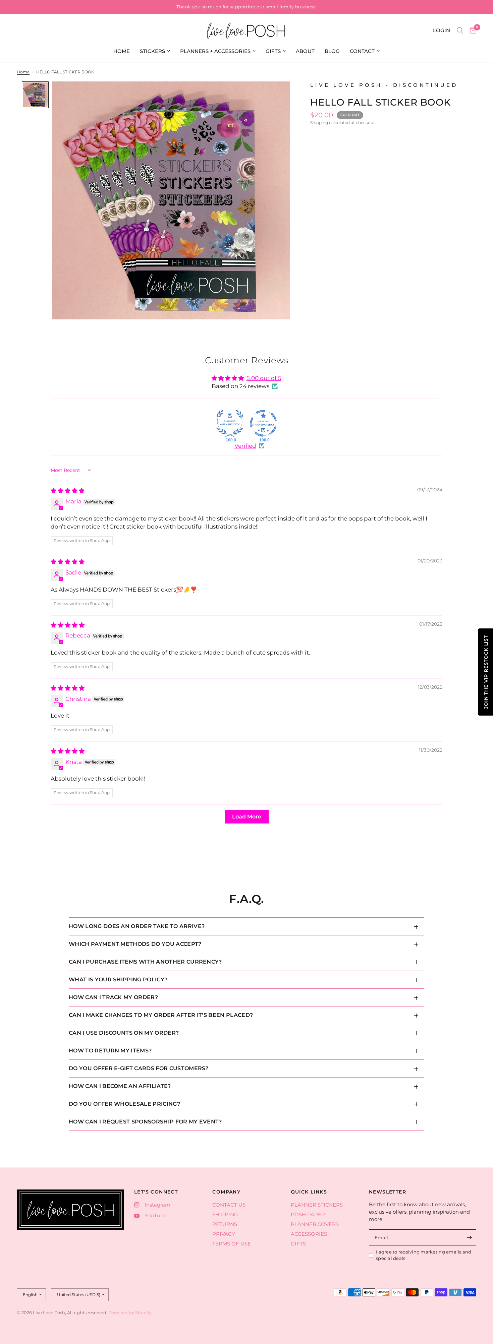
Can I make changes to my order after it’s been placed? (161, 1015)
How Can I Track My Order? (113, 997)
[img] (68, 490)
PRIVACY (223, 1234)
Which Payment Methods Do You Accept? (135, 944)
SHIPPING (225, 1214)
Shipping (319, 122)
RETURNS (224, 1224)
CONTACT (362, 51)
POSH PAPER (308, 1214)
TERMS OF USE (231, 1243)
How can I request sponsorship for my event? (145, 1121)
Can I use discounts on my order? (124, 1033)
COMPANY (226, 1191)
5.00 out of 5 (263, 378)
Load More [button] (246, 816)
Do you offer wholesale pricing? (124, 1104)
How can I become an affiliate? (120, 1086)
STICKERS (152, 51)
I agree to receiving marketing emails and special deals (424, 1255)
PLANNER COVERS (315, 1224)
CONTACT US (228, 1205)
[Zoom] (276, 95)
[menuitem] (121, 51)
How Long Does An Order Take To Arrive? (137, 926)
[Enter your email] (469, 1237)
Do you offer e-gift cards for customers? (139, 1068)
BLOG (332, 51)
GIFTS (273, 51)
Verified (245, 445)
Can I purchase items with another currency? (145, 962)
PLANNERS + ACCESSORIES (215, 51)
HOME (121, 51)
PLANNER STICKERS (317, 1205)
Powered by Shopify (130, 1312)
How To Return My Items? (110, 1050)
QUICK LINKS (309, 1191)
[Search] (460, 30)
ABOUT (305, 51)
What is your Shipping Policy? (118, 979)
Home (23, 71)
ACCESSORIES (309, 1234)
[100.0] (229, 423)
